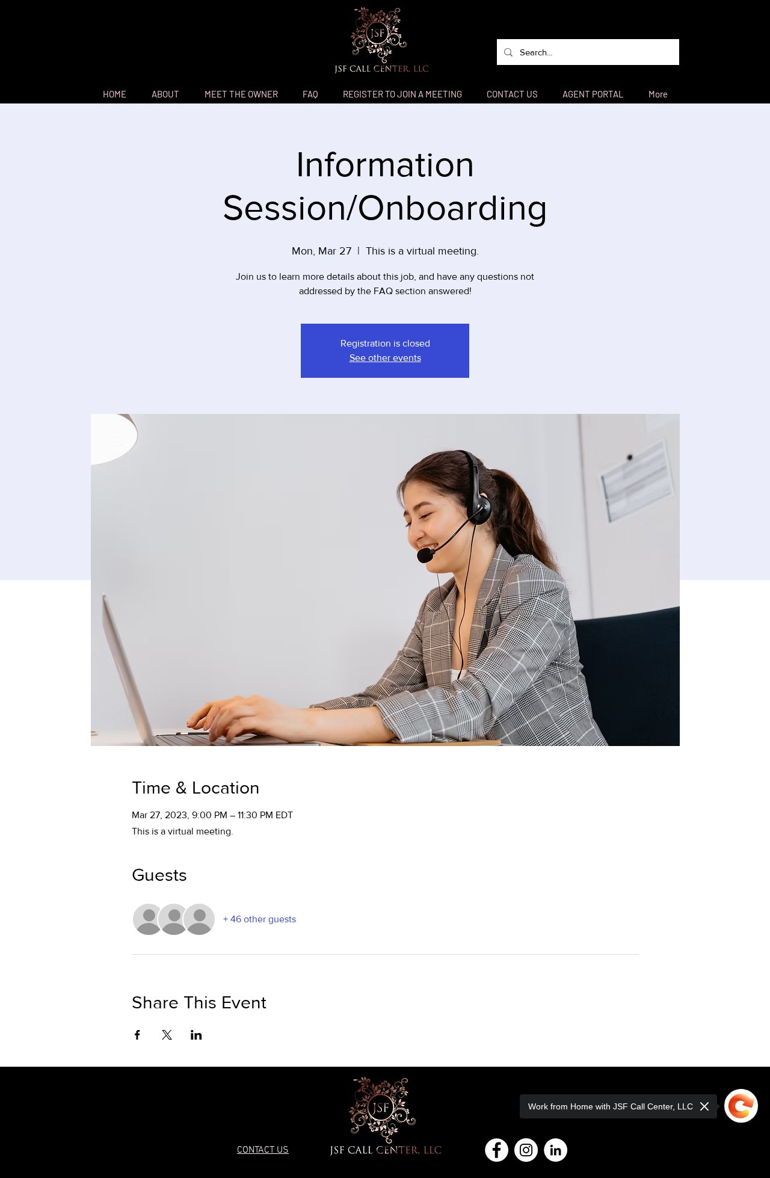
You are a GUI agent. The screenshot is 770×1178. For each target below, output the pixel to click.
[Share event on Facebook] (137, 1035)
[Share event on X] (167, 1035)
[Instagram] (526, 1150)
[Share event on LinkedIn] (196, 1035)
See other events (385, 358)
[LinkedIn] (555, 1150)
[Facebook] (496, 1150)
